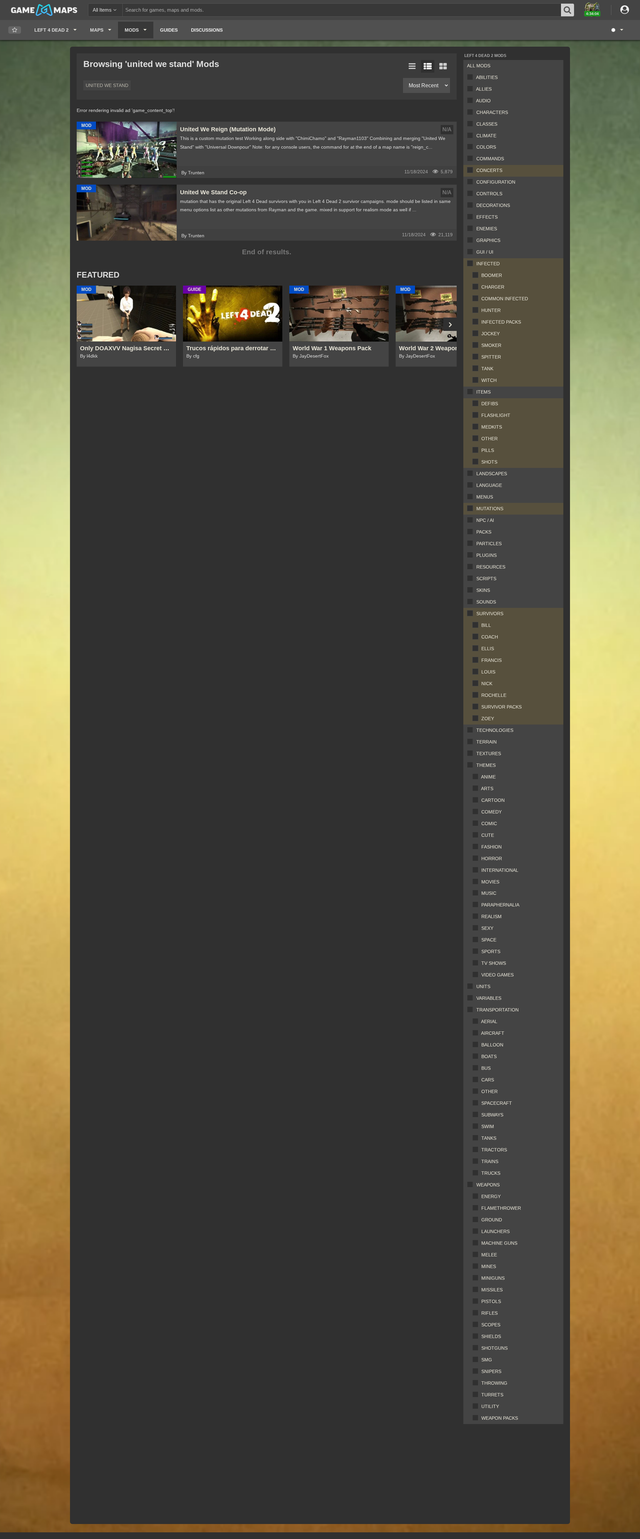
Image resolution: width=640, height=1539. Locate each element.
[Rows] (427, 66)
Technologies (494, 730)
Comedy (491, 811)
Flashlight (495, 415)
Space (488, 939)
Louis (488, 672)
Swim (487, 1126)
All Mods (478, 65)
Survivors (489, 613)
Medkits (491, 427)
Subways (492, 1114)
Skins (483, 590)
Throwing (494, 1383)
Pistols (491, 1301)
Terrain (486, 742)
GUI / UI (484, 252)
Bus (486, 1068)
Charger (492, 287)
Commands (490, 158)
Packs (483, 532)
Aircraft (492, 1033)
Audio (483, 100)
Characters (492, 112)
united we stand (107, 85)
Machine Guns (499, 1243)
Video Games (497, 974)
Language (489, 485)
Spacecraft (496, 1103)
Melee (489, 1254)
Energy (491, 1196)
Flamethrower (501, 1208)
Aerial (489, 1021)
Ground (491, 1219)
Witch (489, 380)
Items (483, 392)
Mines (488, 1266)
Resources (490, 567)
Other (489, 438)
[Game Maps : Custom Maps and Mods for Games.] (44, 9)
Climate (486, 135)
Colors (486, 147)
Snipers (491, 1371)
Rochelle (493, 695)
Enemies (486, 228)
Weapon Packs (499, 1418)
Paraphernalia (500, 904)
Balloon (492, 1044)
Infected (488, 263)
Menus (484, 497)
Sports (490, 951)
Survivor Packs (501, 707)
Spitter (491, 357)
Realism (491, 916)
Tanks (488, 1138)
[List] (412, 66)
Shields (491, 1336)
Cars (487, 1079)
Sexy (487, 928)
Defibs (489, 403)
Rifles (489, 1313)
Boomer (491, 275)
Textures (488, 753)
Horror (491, 858)
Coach (489, 637)
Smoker (491, 345)
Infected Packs (501, 322)
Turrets (492, 1394)
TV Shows (493, 963)
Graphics (488, 240)
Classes (486, 124)
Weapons (488, 1184)
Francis (491, 660)
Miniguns (493, 1278)
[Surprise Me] (617, 30)
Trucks (490, 1173)
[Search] (567, 10)
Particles (489, 543)
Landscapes (491, 473)
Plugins (486, 555)
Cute (487, 835)
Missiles (492, 1289)
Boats (489, 1056)
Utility (490, 1406)
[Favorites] (14, 30)
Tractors (494, 1149)
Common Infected (504, 298)
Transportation (497, 1009)
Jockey (490, 333)
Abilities (487, 77)
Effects (487, 217)
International (499, 870)
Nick (486, 683)
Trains (489, 1161)
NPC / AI (485, 520)
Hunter (491, 310)
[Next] (450, 324)
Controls (489, 193)
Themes (486, 765)
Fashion (491, 846)
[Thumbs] (443, 66)
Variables (488, 998)
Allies (484, 89)
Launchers (495, 1231)
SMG (486, 1359)
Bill (486, 625)
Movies (490, 881)
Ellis (487, 648)
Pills (487, 450)
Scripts (486, 578)
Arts (487, 788)
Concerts (489, 170)
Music (488, 893)
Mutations (489, 508)
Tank (487, 368)
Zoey (487, 718)
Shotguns (494, 1348)
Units (483, 986)
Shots (489, 462)
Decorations (493, 205)
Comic (489, 823)
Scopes (490, 1324)
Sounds (486, 602)
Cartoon (493, 800)
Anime (488, 776)
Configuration (495, 182)
